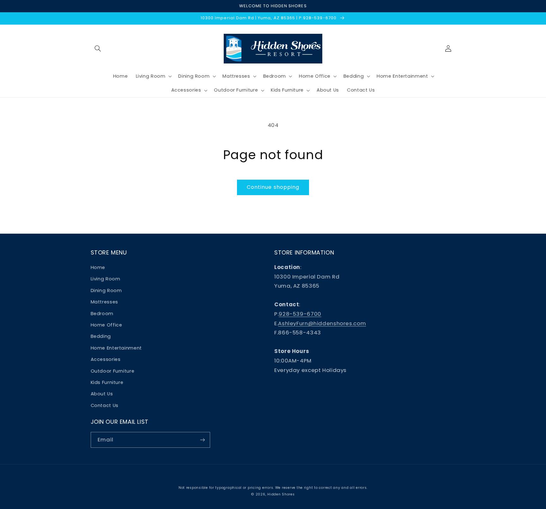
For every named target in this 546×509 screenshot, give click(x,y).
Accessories (106, 359)
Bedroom (102, 313)
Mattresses (104, 302)
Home (98, 267)
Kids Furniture (107, 382)
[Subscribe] (202, 439)
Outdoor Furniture (113, 371)
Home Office (106, 325)
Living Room (105, 279)
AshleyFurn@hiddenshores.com (322, 323)
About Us (102, 394)
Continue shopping (273, 187)
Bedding (101, 336)
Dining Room (106, 290)
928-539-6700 (300, 314)
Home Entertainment (116, 348)
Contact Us (104, 405)
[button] (98, 48)
